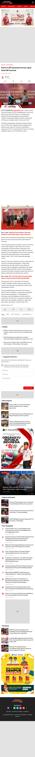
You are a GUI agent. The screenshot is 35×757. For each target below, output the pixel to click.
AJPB (7, 314)
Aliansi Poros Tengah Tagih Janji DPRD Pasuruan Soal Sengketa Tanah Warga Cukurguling (18, 343)
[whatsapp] (14, 708)
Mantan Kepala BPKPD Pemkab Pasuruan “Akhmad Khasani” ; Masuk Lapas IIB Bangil (18, 573)
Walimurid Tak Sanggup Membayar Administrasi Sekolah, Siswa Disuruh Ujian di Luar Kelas (19, 545)
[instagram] (20, 708)
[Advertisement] (17, 45)
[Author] (2, 77)
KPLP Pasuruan (15, 314)
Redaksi (7, 76)
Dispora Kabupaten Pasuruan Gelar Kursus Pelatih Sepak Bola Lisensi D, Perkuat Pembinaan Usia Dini (20, 423)
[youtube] (23, 708)
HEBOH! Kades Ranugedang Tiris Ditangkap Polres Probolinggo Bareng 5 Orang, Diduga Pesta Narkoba (20, 631)
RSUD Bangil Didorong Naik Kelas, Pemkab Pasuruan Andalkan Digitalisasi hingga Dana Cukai (18, 338)
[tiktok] (27, 708)
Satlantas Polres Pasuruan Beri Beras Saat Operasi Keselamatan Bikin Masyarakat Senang (19, 587)
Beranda (3, 64)
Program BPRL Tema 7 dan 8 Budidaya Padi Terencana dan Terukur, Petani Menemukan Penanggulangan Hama (18, 530)
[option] (17, 483)
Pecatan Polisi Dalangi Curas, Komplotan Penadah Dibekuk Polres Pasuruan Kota (21, 503)
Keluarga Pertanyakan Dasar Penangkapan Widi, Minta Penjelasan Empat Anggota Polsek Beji (20, 648)
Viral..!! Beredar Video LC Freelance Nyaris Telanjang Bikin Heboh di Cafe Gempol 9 (17, 552)
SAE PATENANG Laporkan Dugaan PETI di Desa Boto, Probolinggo (21, 519)
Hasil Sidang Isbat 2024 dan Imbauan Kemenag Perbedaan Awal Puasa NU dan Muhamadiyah (19, 566)
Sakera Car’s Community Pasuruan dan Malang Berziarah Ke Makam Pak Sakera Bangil (19, 594)
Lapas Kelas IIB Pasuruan (27, 314)
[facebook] (8, 708)
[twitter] (11, 708)
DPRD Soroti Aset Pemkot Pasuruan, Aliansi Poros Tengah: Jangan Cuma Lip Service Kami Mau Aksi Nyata (18, 332)
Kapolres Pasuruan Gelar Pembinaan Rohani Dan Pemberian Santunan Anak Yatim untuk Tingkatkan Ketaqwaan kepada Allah (19, 538)
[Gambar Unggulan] (17, 95)
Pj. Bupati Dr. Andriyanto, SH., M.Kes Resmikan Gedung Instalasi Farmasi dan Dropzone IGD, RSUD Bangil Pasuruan (18, 559)
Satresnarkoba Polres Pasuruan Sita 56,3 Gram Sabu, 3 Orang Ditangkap (21, 511)
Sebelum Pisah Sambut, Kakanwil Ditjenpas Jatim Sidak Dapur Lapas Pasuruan (17, 488)
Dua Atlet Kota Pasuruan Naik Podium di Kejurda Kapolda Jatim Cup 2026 (21, 414)
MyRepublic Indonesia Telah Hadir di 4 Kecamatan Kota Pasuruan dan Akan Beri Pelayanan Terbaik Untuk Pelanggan (17, 580)
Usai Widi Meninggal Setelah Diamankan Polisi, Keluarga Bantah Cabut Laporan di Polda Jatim (21, 640)
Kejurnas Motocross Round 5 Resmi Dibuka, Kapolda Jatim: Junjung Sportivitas (19, 406)
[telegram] (17, 708)
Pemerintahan (9, 64)
